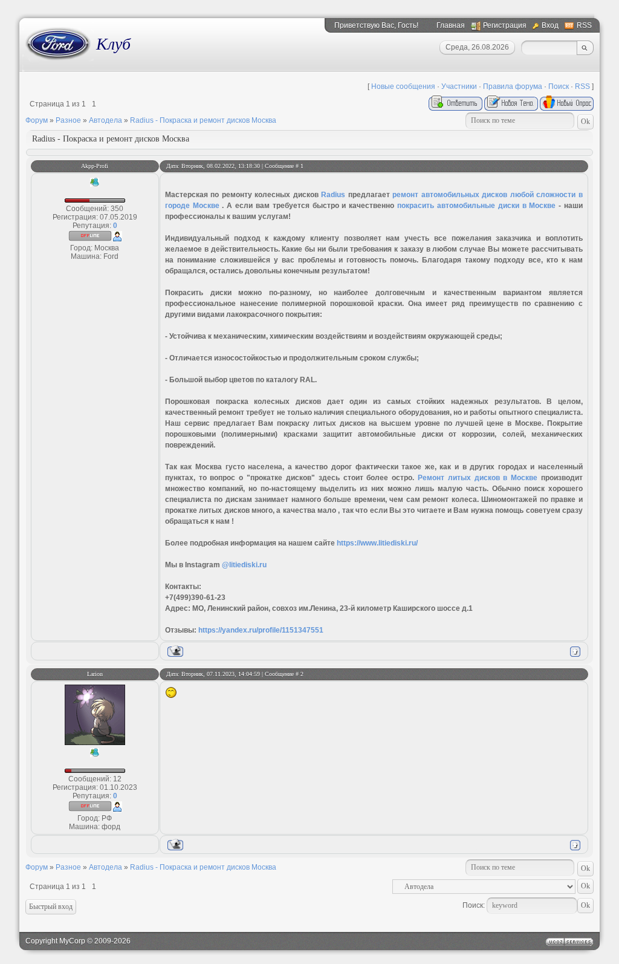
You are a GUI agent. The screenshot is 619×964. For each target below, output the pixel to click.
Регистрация (505, 25)
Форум (36, 120)
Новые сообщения (403, 86)
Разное (68, 120)
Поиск (558, 86)
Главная (450, 25)
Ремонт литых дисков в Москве (477, 478)
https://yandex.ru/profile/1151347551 (260, 630)
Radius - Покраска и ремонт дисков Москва (203, 120)
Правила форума (512, 86)
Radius (333, 195)
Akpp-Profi (94, 166)
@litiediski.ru (244, 565)
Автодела (105, 120)
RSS (584, 25)
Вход (550, 25)
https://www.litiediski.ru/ (377, 543)
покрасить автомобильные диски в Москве (476, 205)
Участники (459, 86)
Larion (95, 674)
